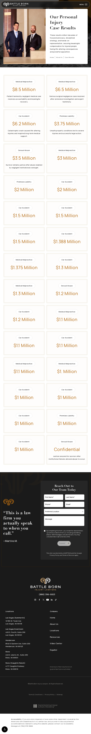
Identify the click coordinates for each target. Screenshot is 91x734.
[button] (5, 729)
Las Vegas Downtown (14, 629)
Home (52, 57)
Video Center (56, 643)
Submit (62, 543)
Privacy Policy (54, 555)
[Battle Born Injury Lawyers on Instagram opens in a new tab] (35, 599)
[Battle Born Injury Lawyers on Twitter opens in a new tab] (43, 599)
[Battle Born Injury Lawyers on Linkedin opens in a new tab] (51, 599)
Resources (55, 637)
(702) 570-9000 (27, 726)
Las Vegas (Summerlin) (15, 618)
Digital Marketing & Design (48, 706)
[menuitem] (35, 599)
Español (53, 650)
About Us (59, 57)
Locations (54, 630)
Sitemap (60, 695)
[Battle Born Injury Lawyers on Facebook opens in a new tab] (39, 599)
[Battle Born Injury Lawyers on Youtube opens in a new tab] (47, 599)
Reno (8, 652)
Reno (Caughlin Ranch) (15, 663)
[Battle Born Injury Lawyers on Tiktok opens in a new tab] (55, 599)
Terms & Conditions (36, 695)
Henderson (10, 640)
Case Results (69, 57)
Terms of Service (68, 555)
